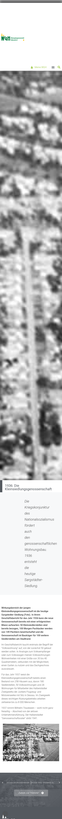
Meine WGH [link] (41, 67)
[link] (12, 37)
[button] (53, 67)
